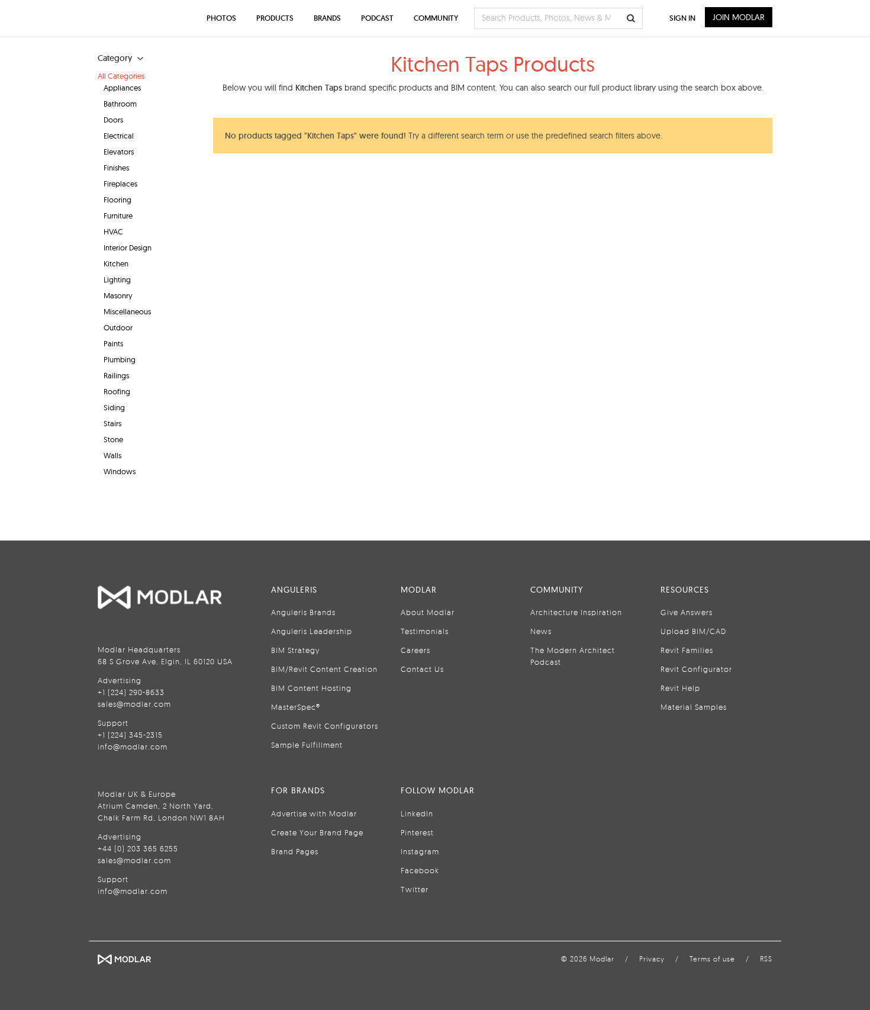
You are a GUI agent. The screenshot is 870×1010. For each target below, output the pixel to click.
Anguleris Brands (303, 612)
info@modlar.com (132, 746)
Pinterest (417, 832)
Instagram (420, 851)
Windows (120, 471)
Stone (113, 439)
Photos (221, 18)
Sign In (682, 18)
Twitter (414, 889)
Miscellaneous (127, 311)
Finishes (116, 167)
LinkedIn (417, 813)
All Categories (121, 76)
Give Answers (686, 612)
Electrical (119, 135)
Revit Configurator (696, 669)
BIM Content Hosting (311, 688)
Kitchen (116, 263)
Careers (415, 650)
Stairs (112, 423)
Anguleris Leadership (311, 631)
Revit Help (680, 688)
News (541, 631)
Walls (112, 455)
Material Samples (693, 707)
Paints (113, 343)
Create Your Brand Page (317, 832)
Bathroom (120, 103)
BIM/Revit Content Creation (324, 669)
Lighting (117, 279)
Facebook (420, 870)
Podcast (377, 18)
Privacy (652, 958)
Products (275, 18)
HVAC (113, 231)
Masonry (118, 295)
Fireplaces (120, 183)
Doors (113, 119)
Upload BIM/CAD (693, 631)
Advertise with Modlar (314, 813)
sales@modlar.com (134, 704)
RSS (766, 958)
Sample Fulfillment (307, 745)
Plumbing (120, 359)
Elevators (119, 151)
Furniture (118, 215)
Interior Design (128, 247)
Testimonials (425, 631)
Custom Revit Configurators (324, 726)
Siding (114, 407)
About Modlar (428, 612)
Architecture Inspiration (576, 612)
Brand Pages (294, 851)
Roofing (117, 391)
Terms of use (712, 958)
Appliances (122, 87)
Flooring (117, 199)
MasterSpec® (295, 707)
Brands (327, 18)
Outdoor (118, 327)
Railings (116, 375)
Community (436, 18)
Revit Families (686, 650)
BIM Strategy (295, 650)
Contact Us (422, 669)
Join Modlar (739, 17)
